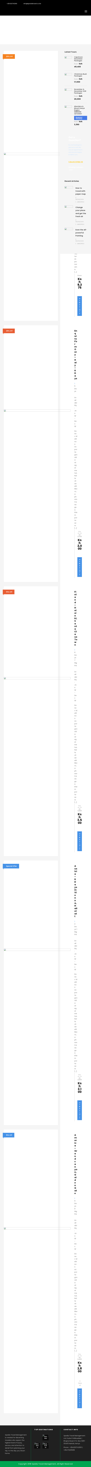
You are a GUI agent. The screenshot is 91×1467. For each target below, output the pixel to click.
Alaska (45, 1437)
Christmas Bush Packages (80, 75)
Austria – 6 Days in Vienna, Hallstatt (75, 891)
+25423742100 (12, 4)
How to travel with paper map (80, 191)
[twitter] (82, 3)
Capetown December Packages (78, 59)
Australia (45, 1445)
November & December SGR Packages (80, 91)
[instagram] (86, 3)
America (37, 1445)
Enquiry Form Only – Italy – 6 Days (75, 354)
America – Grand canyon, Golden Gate (75, 1164)
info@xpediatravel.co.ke (32, 4)
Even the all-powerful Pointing (81, 233)
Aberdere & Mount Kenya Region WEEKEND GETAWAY (79, 110)
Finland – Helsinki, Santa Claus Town (75, 618)
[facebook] (78, 3)
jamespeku (80, 202)
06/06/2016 (79, 199)
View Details (79, 306)
